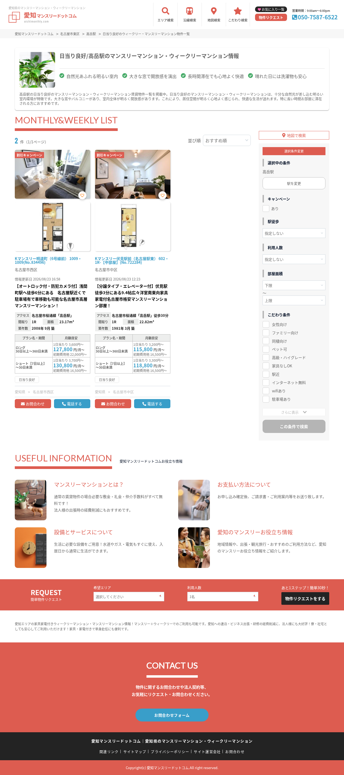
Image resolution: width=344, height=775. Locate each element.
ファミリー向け (285, 332)
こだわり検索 (238, 20)
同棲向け (279, 341)
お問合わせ (35, 403)
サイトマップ (134, 751)
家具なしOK (282, 365)
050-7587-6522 (318, 17)
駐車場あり (281, 399)
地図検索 (213, 20)
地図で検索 (296, 135)
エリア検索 (165, 20)
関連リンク (109, 751)
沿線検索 (189, 20)
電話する (74, 403)
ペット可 (279, 349)
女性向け (279, 324)
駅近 (276, 374)
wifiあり (279, 390)
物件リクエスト (271, 17)
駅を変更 (294, 183)
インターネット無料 (289, 382)
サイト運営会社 (207, 751)
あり (275, 208)
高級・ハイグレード (289, 357)
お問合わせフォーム (172, 715)
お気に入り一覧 (273, 9)
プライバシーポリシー (170, 751)
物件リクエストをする (305, 598)
